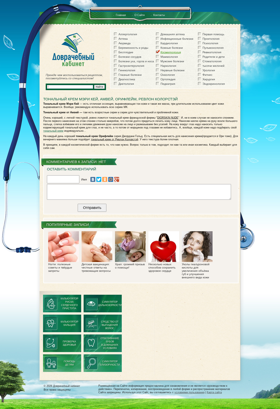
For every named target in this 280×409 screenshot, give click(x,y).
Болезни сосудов (129, 56)
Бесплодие (125, 52)
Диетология (126, 83)
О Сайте (139, 15)
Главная (121, 15)
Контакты (159, 15)
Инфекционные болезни (176, 38)
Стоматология (212, 61)
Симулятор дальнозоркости (110, 303)
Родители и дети (214, 56)
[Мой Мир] (110, 179)
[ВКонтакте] (92, 179)
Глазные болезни (130, 74)
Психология (210, 43)
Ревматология (212, 52)
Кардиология (169, 43)
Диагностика (126, 79)
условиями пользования (189, 392)
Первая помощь (213, 34)
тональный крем (53, 130)
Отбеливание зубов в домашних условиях (109, 343)
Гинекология (126, 70)
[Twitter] (98, 179)
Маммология (169, 56)
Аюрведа (124, 43)
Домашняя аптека (172, 34)
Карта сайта (214, 392)
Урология (209, 70)
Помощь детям (69, 363)
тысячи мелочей (213, 65)
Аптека (123, 38)
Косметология (170, 52)
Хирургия (209, 79)
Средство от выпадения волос (109, 325)
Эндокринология (214, 83)
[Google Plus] (116, 179)
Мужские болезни (172, 61)
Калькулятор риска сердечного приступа (69, 303)
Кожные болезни (171, 47)
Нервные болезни (172, 70)
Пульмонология (213, 47)
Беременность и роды (133, 47)
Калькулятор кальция (69, 323)
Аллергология (127, 34)
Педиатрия (167, 83)
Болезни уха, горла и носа (136, 61)
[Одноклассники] (104, 179)
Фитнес (207, 74)
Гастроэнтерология (131, 65)
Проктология (211, 38)
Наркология (168, 65)
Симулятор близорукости (110, 363)
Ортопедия (167, 79)
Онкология (167, 74)
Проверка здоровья (69, 343)
